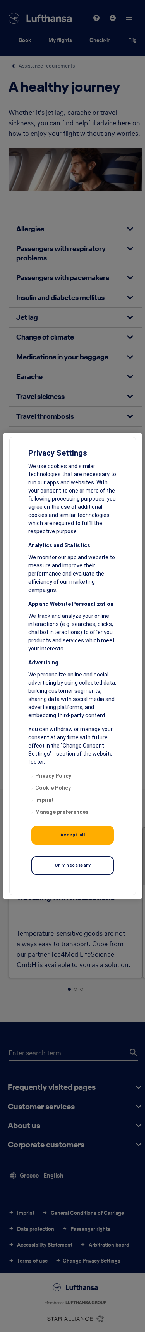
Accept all (72, 835)
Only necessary (73, 865)
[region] (72, 666)
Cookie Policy (53, 788)
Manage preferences (62, 812)
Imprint (44, 800)
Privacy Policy (53, 776)
